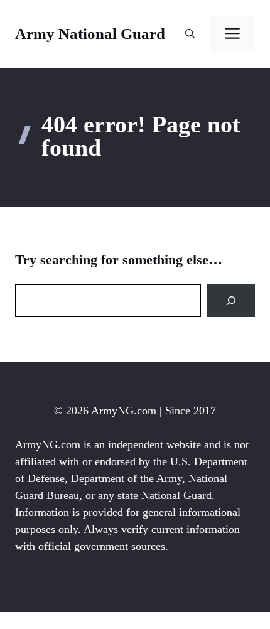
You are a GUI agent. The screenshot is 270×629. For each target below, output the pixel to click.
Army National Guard (90, 33)
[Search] (231, 300)
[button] (190, 34)
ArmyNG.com (123, 410)
